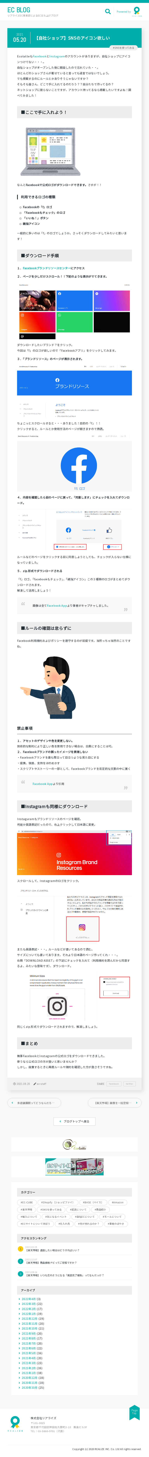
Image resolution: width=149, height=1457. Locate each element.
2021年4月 (29, 1358)
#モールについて (112, 1216)
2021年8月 (29, 1338)
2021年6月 (29, 1348)
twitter (129, 1083)
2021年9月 (29, 1333)
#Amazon (118, 1202)
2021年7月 (29, 1343)
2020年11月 (30, 1383)
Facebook (40, 56)
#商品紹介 (100, 1209)
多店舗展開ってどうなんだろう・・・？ (39, 1103)
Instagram (57, 56)
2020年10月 (30, 1387)
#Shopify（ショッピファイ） (58, 1202)
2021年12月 (30, 1318)
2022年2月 (29, 1309)
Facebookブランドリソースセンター (47, 268)
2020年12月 (30, 1378)
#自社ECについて (84, 1216)
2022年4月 (29, 1299)
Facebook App (57, 605)
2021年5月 (29, 1353)
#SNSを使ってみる (123, 47)
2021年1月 (29, 1373)
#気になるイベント (56, 1216)
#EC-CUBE (27, 1202)
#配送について (78, 1209)
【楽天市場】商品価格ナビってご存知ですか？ (51, 1261)
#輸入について (29, 1216)
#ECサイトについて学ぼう (35, 1223)
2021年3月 (29, 1363)
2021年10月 (30, 1328)
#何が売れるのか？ (88, 1223)
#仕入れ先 (64, 1223)
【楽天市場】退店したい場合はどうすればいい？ (52, 1249)
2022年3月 (29, 1304)
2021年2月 (29, 1368)
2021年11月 (30, 1323)
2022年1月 (29, 1314)
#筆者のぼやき (116, 1223)
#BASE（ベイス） (93, 1202)
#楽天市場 (26, 1209)
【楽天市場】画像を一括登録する (114, 1103)
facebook (114, 1083)
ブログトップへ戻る (76, 1121)
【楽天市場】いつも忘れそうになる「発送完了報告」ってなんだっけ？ (64, 1274)
